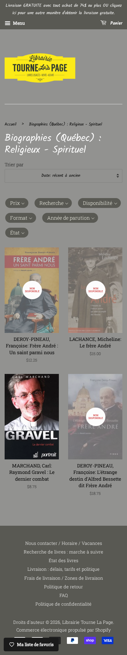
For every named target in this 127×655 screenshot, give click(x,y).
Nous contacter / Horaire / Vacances (63, 543)
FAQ (63, 595)
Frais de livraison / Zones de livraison (63, 578)
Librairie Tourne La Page (87, 622)
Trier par (14, 164)
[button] (16, 203)
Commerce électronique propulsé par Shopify (63, 630)
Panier (115, 23)
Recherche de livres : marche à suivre (63, 552)
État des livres (63, 560)
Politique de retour (63, 587)
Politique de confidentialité (63, 604)
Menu (18, 23)
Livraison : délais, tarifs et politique (63, 569)
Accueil (10, 124)
